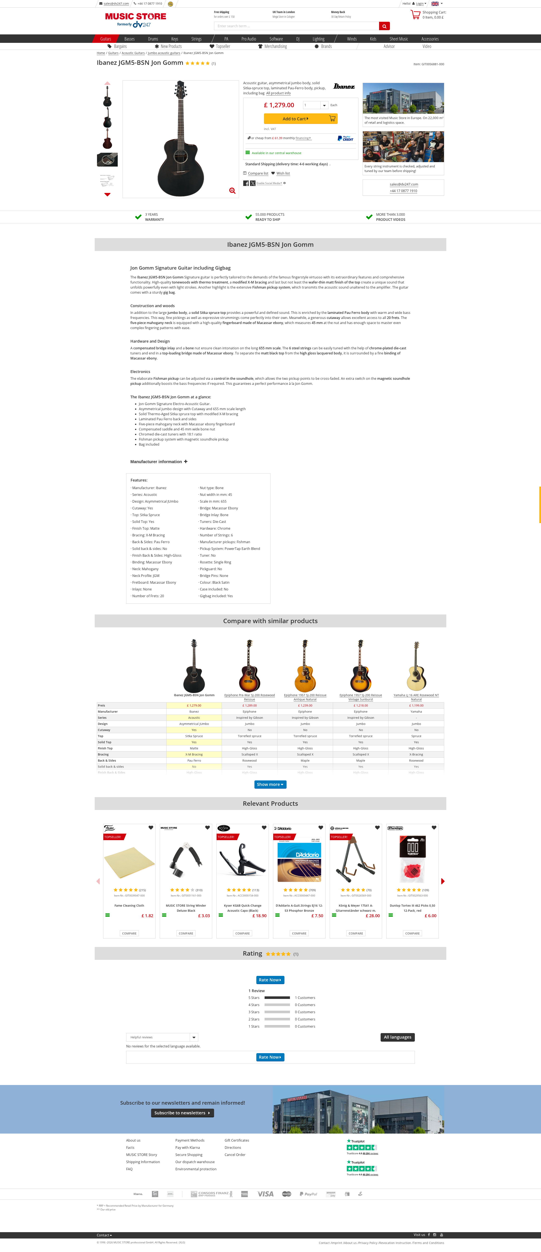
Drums (153, 38)
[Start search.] (384, 26)
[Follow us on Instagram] (435, 1234)
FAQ (129, 1169)
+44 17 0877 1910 (403, 191)
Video (427, 46)
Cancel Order (235, 1154)
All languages (397, 1037)
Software (276, 38)
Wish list (283, 173)
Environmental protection (196, 1169)
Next (107, 194)
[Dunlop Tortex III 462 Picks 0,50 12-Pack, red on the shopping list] (434, 827)
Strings (196, 38)
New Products (171, 46)
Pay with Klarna (187, 1147)
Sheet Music (399, 38)
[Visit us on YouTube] (442, 1234)
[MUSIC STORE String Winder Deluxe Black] (186, 859)
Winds (352, 38)
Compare (129, 933)
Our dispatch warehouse (195, 1162)
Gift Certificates (237, 1140)
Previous (107, 82)
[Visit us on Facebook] (428, 1234)
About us (133, 1140)
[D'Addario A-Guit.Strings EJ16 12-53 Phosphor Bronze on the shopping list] (320, 827)
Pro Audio (249, 38)
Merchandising (276, 46)
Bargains (120, 46)
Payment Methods (190, 1140)
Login (420, 3)
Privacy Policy (368, 1243)
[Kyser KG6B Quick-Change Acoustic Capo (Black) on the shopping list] (264, 827)
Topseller (223, 46)
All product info (278, 93)
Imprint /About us (344, 1243)
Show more (268, 784)
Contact (103, 1235)
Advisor (389, 46)
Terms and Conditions (428, 1243)
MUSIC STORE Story (141, 1154)
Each (334, 105)
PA (226, 38)
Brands (326, 46)
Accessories (430, 38)
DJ (297, 38)
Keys (174, 38)
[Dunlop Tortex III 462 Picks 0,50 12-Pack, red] (413, 859)
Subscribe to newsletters (179, 1113)
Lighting (318, 38)
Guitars (105, 38)
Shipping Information (143, 1162)
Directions (233, 1147)
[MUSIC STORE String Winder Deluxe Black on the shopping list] (207, 827)
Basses (129, 38)
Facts (130, 1147)
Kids (373, 38)
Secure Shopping (188, 1154)
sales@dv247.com (116, 3)
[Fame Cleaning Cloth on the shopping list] (151, 827)
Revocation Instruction (395, 1243)
